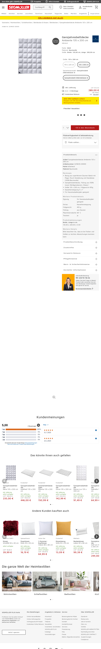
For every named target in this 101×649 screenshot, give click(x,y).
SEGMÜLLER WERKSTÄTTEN (90, 629)
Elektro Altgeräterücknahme (71, 637)
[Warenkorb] (97, 7)
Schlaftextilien (40, 594)
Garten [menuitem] (20, 13)
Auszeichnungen (86, 637)
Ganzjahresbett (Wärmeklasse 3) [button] (76, 78)
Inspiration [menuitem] (94, 13)
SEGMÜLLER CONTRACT (88, 634)
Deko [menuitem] (66, 13)
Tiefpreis (47, 621)
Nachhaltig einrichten (87, 632)
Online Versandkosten (33, 616)
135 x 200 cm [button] (84, 65)
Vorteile (83, 626)
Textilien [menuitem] (39, 13)
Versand (95, 94)
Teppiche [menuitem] (58, 13)
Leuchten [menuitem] (29, 13)
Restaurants (85, 619)
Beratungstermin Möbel (69, 616)
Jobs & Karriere (86, 621)
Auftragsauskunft (73, 1)
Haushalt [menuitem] (48, 13)
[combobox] (66, 127)
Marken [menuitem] (74, 13)
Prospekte (37, 1)
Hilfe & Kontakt (54, 1)
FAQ (63, 632)
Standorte (84, 616)
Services (64, 626)
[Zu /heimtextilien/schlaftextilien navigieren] (47, 581)
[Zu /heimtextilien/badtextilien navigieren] (77, 581)
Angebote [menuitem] (83, 13)
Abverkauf (48, 616)
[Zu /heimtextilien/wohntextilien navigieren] (16, 581)
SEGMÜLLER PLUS (93, 1)
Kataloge (48, 632)
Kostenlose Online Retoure (35, 624)
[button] (54, 397)
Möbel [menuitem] (4, 13)
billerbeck (65, 43)
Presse (64, 634)
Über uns (84, 624)
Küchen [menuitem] (12, 13)
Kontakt (64, 621)
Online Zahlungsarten (33, 619)
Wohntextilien (10, 594)
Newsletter (48, 624)
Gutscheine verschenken (52, 626)
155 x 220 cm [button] (69, 65)
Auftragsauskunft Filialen (35, 621)
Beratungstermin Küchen (70, 619)
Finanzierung (66, 629)
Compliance (84, 639)
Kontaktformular (67, 624)
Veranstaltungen (50, 634)
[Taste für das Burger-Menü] (3, 7)
